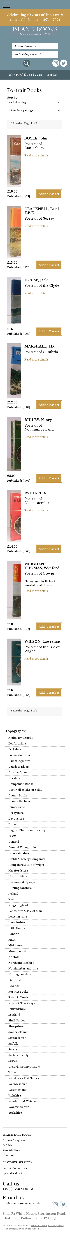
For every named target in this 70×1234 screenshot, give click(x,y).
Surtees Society (18, 1055)
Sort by (12, 97)
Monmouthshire (19, 951)
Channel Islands (19, 772)
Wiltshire (14, 1095)
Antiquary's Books (20, 737)
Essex (12, 836)
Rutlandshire (17, 1009)
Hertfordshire (17, 876)
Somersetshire (18, 1032)
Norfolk (13, 957)
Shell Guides (16, 1020)
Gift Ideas (9, 1145)
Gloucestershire (19, 853)
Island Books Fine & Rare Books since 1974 (35, 33)
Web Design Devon (14, 1229)
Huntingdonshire (20, 888)
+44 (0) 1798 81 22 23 (18, 1189)
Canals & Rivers (19, 766)
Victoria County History (24, 1066)
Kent (11, 899)
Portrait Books (18, 991)
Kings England (18, 905)
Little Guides (16, 928)
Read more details (36, 155)
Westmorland (17, 1089)
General (13, 841)
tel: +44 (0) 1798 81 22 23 (26, 74)
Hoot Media (34, 1229)
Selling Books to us (15, 1168)
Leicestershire (17, 916)
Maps (12, 939)
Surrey (13, 1049)
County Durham (19, 801)
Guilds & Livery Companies (26, 859)
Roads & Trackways (21, 1003)
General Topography (22, 847)
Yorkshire (15, 1112)
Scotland (14, 1014)
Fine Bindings (11, 1150)
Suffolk (13, 1043)
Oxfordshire (16, 980)
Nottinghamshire (19, 974)
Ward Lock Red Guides (23, 1078)
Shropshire (16, 1026)
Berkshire (15, 749)
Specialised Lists (13, 1173)
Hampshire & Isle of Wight (26, 864)
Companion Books (20, 784)
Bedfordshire (17, 743)
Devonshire (16, 818)
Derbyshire (16, 812)
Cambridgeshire (19, 761)
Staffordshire (17, 1037)
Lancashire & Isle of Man (25, 911)
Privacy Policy (56, 1225)
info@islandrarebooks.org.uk (21, 1203)
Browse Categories (14, 1140)
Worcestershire (18, 1107)
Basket (52, 74)
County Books (17, 795)
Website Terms (39, 1225)
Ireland (13, 893)
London (13, 934)
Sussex (12, 1061)
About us (8, 1155)
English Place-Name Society (26, 830)
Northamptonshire (21, 962)
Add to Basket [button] (49, 194)
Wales (12, 1072)
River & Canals (18, 997)
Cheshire (14, 778)
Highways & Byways (21, 882)
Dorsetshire (16, 824)
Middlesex (15, 945)
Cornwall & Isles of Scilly (25, 789)
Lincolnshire (17, 922)
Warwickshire (17, 1084)
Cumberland (16, 807)
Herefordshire (18, 870)
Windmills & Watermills (24, 1101)
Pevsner (13, 986)
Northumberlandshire (23, 968)
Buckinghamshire (20, 755)
